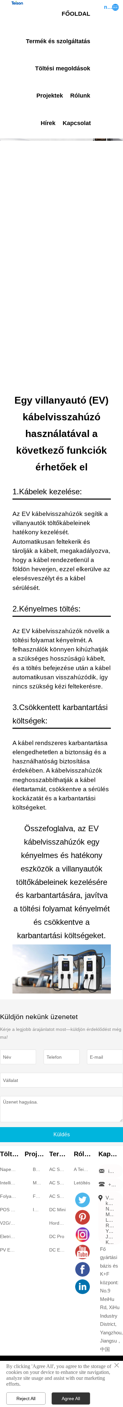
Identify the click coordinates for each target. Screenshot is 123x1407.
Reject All (25, 1398)
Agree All (71, 1398)
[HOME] (17, 3)
